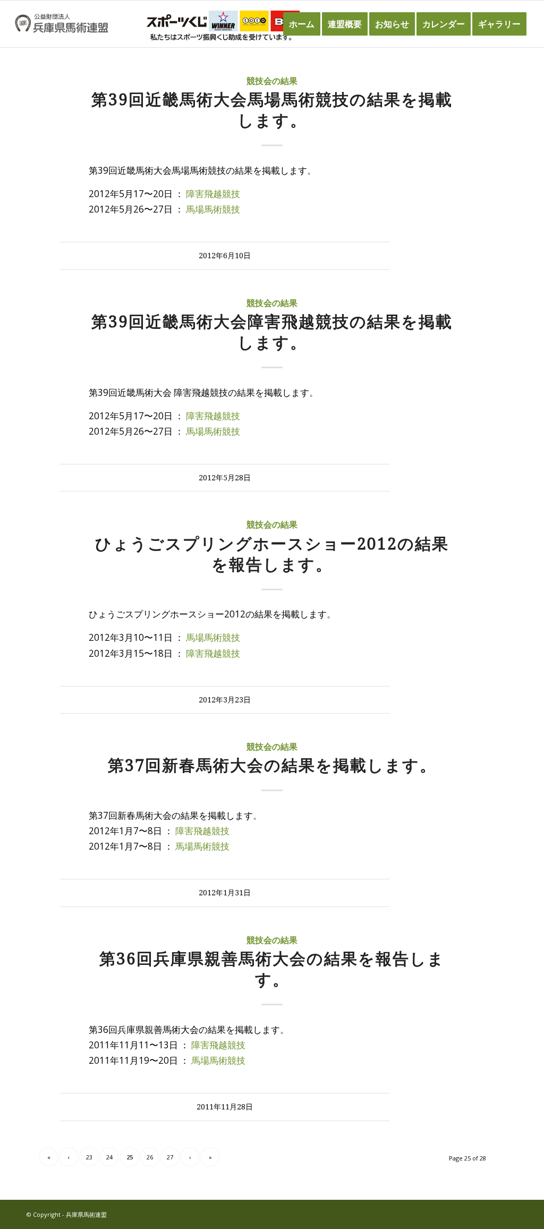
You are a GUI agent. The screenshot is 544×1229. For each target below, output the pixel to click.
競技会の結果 (272, 81)
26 (150, 1157)
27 (170, 1157)
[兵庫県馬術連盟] (61, 24)
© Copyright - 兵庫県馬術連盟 (67, 1214)
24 (109, 1157)
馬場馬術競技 (213, 209)
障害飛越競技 (213, 194)
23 (89, 1157)
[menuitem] (301, 24)
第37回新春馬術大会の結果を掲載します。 (272, 765)
